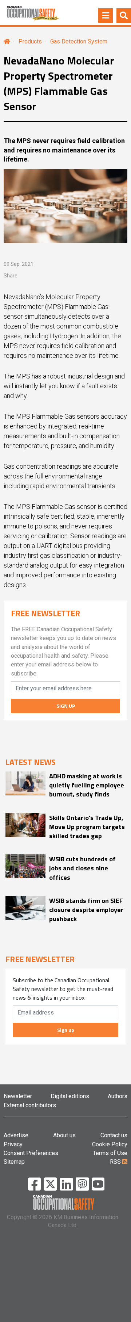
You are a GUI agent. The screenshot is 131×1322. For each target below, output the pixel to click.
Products (30, 41)
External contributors (30, 1105)
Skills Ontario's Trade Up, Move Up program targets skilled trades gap (87, 827)
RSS (116, 1161)
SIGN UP (65, 706)
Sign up (65, 1030)
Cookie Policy (109, 1144)
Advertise (16, 1135)
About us (64, 1135)
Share (10, 276)
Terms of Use (110, 1153)
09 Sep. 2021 (18, 264)
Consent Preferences (31, 1153)
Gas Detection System (78, 41)
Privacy (13, 1144)
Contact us (113, 1135)
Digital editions (70, 1096)
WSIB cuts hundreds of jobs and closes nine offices (82, 868)
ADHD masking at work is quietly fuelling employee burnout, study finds (86, 785)
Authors (117, 1096)
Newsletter (18, 1096)
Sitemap (14, 1161)
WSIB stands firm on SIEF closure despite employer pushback (86, 910)
